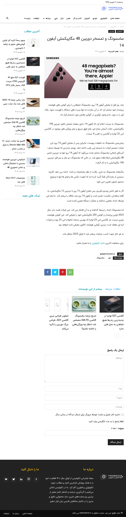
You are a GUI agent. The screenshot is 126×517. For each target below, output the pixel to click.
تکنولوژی (103, 18)
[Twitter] (55, 272)
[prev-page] (122, 336)
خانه (122, 26)
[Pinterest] (62, 272)
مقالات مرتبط (112, 289)
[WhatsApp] (70, 272)
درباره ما (27, 18)
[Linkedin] (21, 479)
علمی (68, 18)
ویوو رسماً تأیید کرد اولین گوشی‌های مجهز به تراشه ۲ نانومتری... (13, 44)
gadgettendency (107, 254)
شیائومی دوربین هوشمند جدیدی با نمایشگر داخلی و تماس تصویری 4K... (13, 163)
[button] (7, 18)
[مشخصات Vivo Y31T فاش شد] (33, 180)
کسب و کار (77, 18)
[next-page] (116, 336)
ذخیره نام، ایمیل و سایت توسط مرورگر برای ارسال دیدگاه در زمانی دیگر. (87, 414)
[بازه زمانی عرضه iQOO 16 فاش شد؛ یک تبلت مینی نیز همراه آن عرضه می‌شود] (33, 102)
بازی (56, 18)
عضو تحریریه (113, 51)
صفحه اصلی (115, 18)
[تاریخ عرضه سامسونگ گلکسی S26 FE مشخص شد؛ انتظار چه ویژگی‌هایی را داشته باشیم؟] (84, 304)
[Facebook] (47, 272)
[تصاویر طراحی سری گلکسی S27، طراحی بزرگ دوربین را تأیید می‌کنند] (56, 304)
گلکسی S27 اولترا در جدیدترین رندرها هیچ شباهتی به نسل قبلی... (14, 62)
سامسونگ (100, 258)
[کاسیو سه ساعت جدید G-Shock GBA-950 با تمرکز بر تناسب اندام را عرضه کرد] (33, 143)
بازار (62, 18)
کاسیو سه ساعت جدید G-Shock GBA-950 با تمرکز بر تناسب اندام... (13, 145)
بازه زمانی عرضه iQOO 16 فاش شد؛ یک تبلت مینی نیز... (13, 104)
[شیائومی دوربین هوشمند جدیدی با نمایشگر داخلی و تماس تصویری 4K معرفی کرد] (33, 162)
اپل (109, 258)
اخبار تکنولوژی (98, 243)
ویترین (111, 31)
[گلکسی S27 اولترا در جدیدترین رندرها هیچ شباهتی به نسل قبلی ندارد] (112, 304)
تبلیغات (36, 18)
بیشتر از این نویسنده (90, 289)
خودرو (95, 18)
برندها (48, 18)
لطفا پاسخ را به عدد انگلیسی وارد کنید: (106, 421)
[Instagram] (28, 479)
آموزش (87, 18)
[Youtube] (6, 479)
